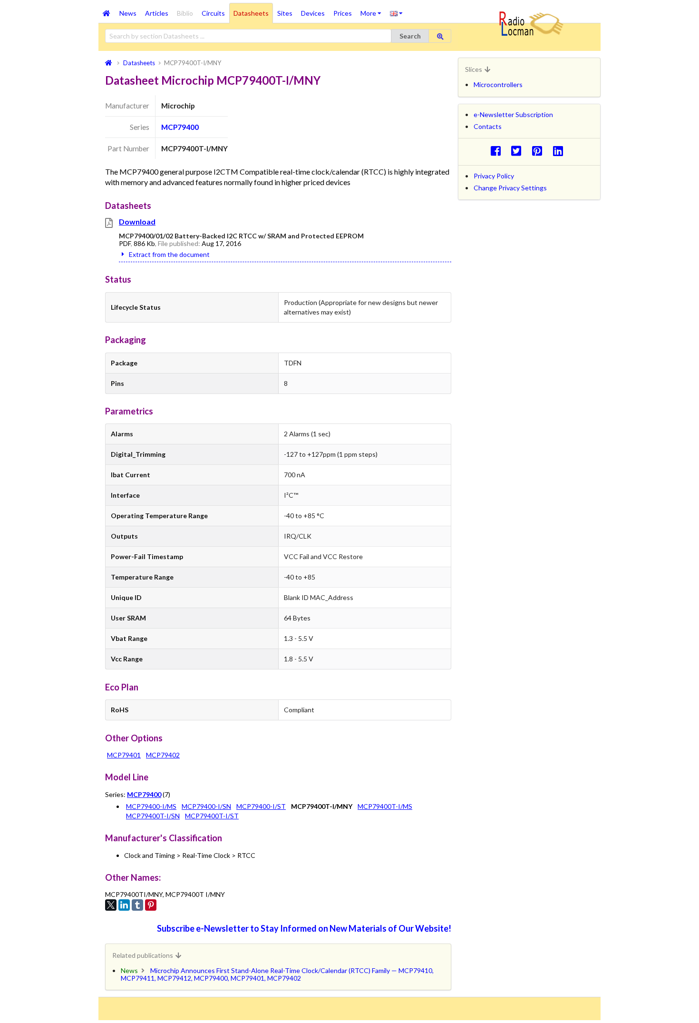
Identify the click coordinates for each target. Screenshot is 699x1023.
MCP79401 (124, 755)
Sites (284, 13)
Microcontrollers (498, 84)
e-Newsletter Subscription (513, 114)
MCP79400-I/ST (261, 806)
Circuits (213, 13)
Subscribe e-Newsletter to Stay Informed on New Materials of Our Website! (304, 928)
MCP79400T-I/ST (212, 816)
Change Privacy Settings (510, 188)
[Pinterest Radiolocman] (540, 150)
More (373, 10)
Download (137, 221)
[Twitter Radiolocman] (519, 150)
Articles (156, 13)
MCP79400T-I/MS (385, 806)
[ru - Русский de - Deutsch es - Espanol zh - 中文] (396, 13)
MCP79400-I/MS (151, 806)
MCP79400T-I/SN (153, 816)
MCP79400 (180, 127)
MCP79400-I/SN (206, 806)
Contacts (488, 126)
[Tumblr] (137, 905)
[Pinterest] (150, 905)
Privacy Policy (494, 176)
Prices (342, 13)
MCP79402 (163, 755)
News (127, 13)
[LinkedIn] (124, 905)
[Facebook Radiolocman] (498, 150)
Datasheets (251, 13)
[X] (110, 905)
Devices (313, 13)
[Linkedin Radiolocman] (560, 150)
